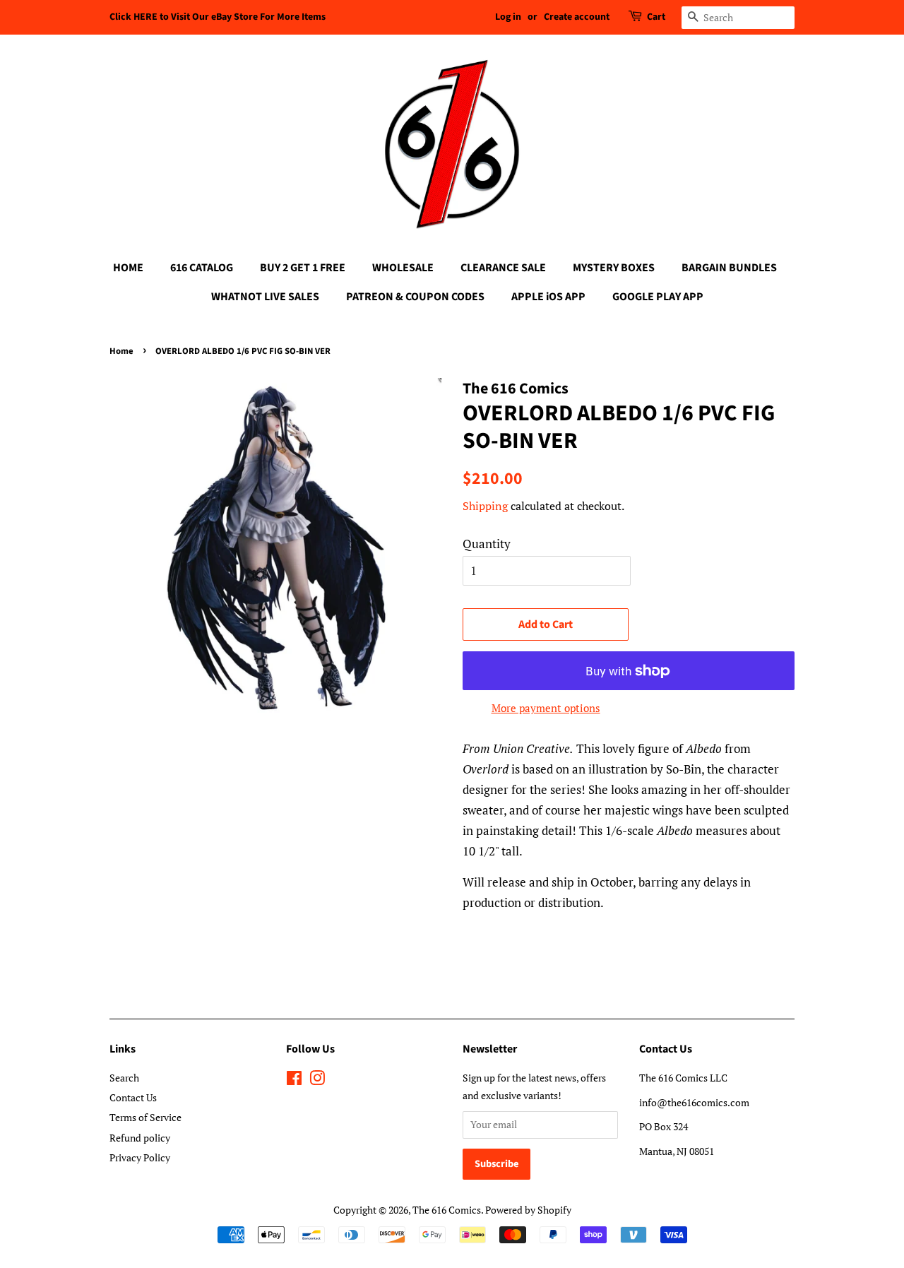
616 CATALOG (201, 267)
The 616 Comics (446, 1209)
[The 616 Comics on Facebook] (294, 1080)
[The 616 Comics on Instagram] (317, 1080)
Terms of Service (145, 1117)
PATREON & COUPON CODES (415, 296)
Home (121, 351)
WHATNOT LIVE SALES (265, 296)
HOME (128, 267)
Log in (508, 17)
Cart (656, 17)
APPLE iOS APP (548, 296)
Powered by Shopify (528, 1209)
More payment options (546, 708)
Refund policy (139, 1137)
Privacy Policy (139, 1157)
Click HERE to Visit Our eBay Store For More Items (217, 17)
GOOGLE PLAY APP (657, 296)
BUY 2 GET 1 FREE (302, 267)
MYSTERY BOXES (614, 267)
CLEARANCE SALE (503, 267)
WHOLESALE (403, 267)
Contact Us (133, 1097)
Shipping (485, 506)
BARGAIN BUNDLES (729, 267)
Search (124, 1077)
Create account (576, 17)
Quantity (487, 543)
